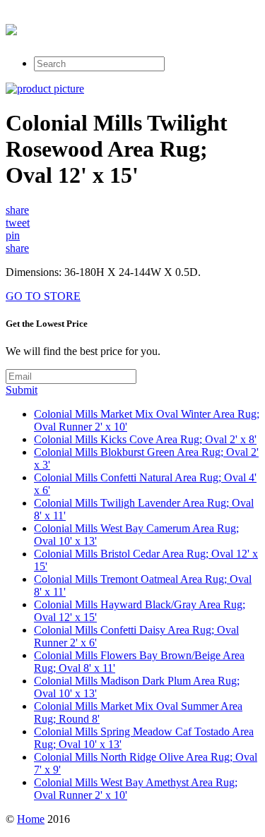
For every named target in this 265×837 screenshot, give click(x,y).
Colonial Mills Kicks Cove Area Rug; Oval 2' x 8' (145, 439)
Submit (21, 390)
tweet (18, 223)
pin (13, 235)
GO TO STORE (43, 296)
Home (31, 819)
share (17, 210)
